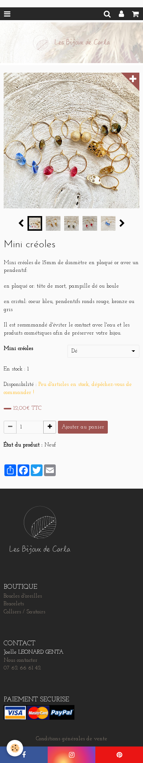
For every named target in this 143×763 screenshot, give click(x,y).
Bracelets (14, 604)
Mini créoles (18, 348)
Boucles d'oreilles (23, 596)
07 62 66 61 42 (22, 668)
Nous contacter (20, 660)
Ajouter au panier (83, 427)
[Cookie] (15, 748)
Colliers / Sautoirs (24, 612)
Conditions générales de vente (71, 739)
